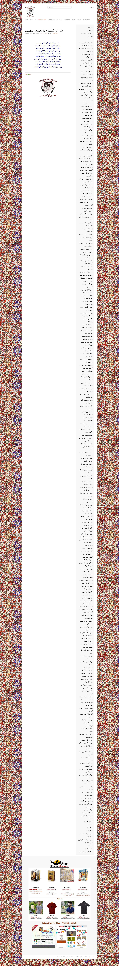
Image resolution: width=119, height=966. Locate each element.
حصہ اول (90, 36)
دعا (92, 39)
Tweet (26, 74)
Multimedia (67, 19)
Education (59, 19)
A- (69, 25)
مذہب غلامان (89, 848)
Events (73, 19)
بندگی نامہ (89, 836)
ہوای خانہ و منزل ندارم (86, 234)
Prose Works (51, 19)
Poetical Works (42, 19)
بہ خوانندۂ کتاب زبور (87, 33)
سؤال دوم (90, 830)
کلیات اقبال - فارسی (43, 33)
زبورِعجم (90, 30)
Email (57, 33)
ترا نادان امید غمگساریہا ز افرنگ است (87, 728)
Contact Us (91, 7)
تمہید (91, 824)
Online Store (86, 19)
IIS (35, 19)
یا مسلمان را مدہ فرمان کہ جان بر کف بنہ (86, 150)
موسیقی (90, 845)
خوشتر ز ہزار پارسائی (86, 214)
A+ (66, 25)
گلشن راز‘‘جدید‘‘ (88, 821)
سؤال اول (90, 827)
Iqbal (31, 19)
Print (54, 33)
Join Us (79, 19)
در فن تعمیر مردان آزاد (86, 851)
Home (26, 19)
